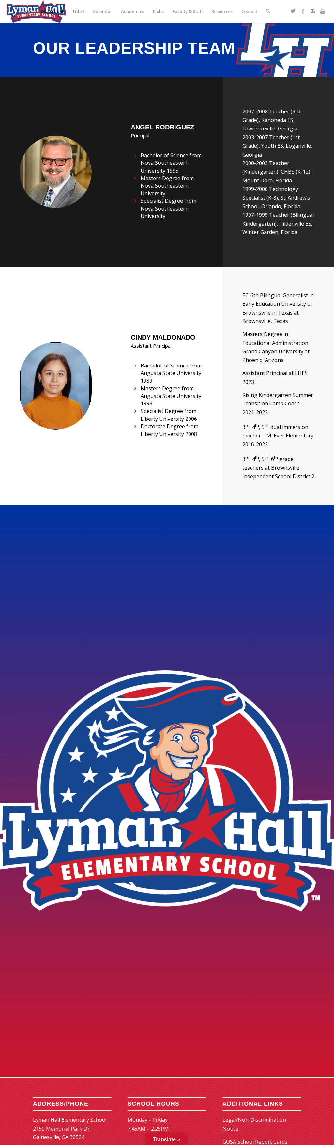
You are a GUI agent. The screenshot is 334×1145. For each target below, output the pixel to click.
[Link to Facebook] (303, 11)
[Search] (268, 11)
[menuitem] (25, 11)
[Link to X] (293, 11)
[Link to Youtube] (322, 11)
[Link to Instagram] (313, 11)
